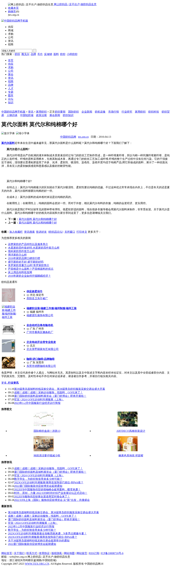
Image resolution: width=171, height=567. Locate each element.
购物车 (12, 11)
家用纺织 (41, 111)
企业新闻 (86, 111)
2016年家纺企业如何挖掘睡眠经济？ (29, 275)
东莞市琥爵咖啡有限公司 (41, 366)
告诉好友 (41, 231)
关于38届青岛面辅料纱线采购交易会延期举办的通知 (38, 540)
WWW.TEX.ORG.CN (37, 563)
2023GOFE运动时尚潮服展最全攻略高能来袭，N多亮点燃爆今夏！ (47, 533)
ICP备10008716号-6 (112, 553)
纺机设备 (100, 111)
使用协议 (44, 553)
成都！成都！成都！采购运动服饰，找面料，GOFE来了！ (48, 392)
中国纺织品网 (68, 136)
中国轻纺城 (26, 115)
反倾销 (48, 54)
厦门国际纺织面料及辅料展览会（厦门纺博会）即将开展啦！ (50, 396)
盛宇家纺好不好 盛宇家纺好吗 (25, 261)
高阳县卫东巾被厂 (37, 298)
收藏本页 (13, 8)
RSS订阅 (94, 553)
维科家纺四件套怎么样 (21, 251)
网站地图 (69, 553)
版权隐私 (56, 553)
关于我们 (19, 553)
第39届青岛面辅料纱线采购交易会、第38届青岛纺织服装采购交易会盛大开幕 (59, 388)
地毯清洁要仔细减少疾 (47, 455)
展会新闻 (54, 115)
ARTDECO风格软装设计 (130, 430)
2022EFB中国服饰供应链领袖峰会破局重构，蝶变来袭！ (47, 489)
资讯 (30, 111)
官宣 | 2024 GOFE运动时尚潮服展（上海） (39, 399)
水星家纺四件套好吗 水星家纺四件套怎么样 (33, 247)
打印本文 (81, 231)
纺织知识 (68, 115)
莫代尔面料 (8, 143)
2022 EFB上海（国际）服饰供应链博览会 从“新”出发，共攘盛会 (52, 500)
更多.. (4, 382)
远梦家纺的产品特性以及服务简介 (28, 244)
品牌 (33, 54)
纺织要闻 (60, 111)
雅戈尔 (25, 54)
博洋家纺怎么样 (17, 254)
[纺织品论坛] (55, 231)
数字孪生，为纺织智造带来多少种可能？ (38, 478)
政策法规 (41, 115)
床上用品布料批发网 (20, 272)
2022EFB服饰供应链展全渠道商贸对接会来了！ (42, 496)
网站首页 (6, 553)
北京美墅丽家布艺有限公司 (43, 349)
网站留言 (81, 553)
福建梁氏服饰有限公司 (40, 315)
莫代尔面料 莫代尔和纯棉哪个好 (38, 219)
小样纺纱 (72, 54)
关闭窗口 (69, 231)
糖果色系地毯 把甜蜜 (131, 455)
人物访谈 (12, 115)
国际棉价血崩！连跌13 (47, 430)
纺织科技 (153, 111)
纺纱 (62, 54)
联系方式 (31, 553)
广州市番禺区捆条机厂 (40, 332)
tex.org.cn (83, 136)
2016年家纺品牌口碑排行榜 (24, 258)
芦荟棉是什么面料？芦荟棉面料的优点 (30, 268)
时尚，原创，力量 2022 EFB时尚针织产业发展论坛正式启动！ (50, 493)
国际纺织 (73, 111)
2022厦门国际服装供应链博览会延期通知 (38, 486)
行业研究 (127, 111)
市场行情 (113, 111)
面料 (56, 54)
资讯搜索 (29, 231)
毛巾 (40, 54)
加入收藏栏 (16, 231)
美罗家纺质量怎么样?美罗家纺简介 (28, 265)
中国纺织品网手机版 (13, 111)
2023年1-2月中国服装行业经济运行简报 (37, 403)
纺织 (17, 54)
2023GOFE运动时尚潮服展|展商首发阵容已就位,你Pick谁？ (48, 482)
